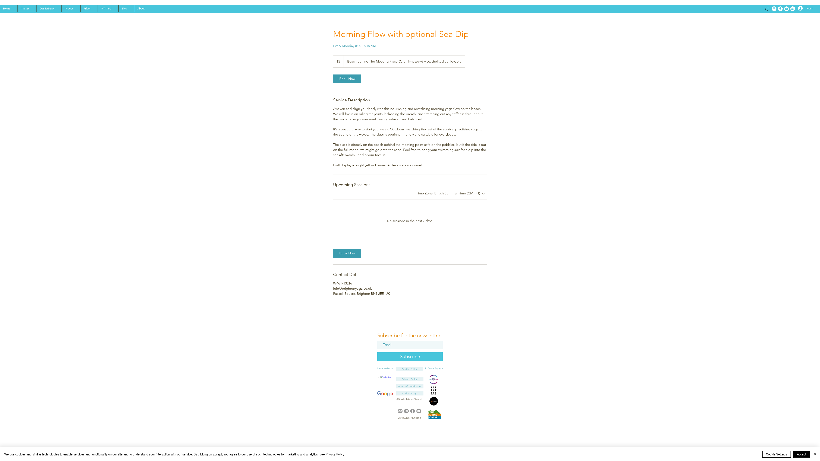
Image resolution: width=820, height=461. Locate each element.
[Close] (814, 454)
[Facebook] (780, 8)
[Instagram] (774, 8)
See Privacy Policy (331, 454)
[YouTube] (786, 8)
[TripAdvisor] (792, 8)
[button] (27, 8)
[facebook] (412, 411)
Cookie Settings (776, 454)
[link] (347, 78)
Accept (801, 454)
